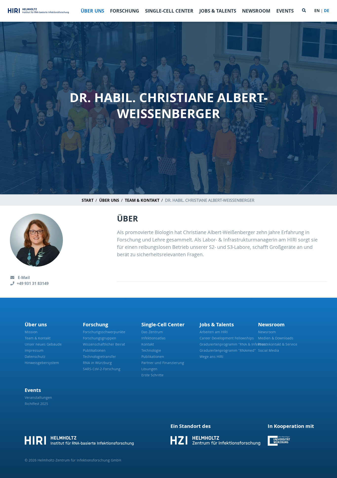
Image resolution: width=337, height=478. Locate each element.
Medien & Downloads (275, 338)
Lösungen (149, 369)
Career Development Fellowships (227, 338)
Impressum (34, 350)
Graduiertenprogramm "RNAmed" (227, 350)
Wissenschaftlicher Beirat (104, 344)
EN (317, 10)
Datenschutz (35, 356)
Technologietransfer (99, 356)
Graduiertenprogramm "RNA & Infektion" (227, 344)
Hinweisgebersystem (42, 362)
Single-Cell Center (169, 11)
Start (88, 200)
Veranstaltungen (38, 397)
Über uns (92, 11)
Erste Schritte (152, 375)
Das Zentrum (152, 332)
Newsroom (256, 11)
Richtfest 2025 (36, 403)
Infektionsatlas (153, 338)
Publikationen (94, 350)
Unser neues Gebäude (43, 344)
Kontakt (147, 344)
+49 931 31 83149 (33, 283)
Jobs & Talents (217, 11)
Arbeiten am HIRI (214, 332)
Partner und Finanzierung (162, 362)
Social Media (268, 350)
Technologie (151, 350)
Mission (31, 332)
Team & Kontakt (142, 200)
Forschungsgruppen (99, 338)
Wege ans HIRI (211, 356)
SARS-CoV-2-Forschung (101, 369)
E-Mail (23, 277)
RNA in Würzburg (97, 362)
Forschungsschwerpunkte (104, 332)
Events (285, 11)
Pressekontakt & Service (277, 344)
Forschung (124, 11)
